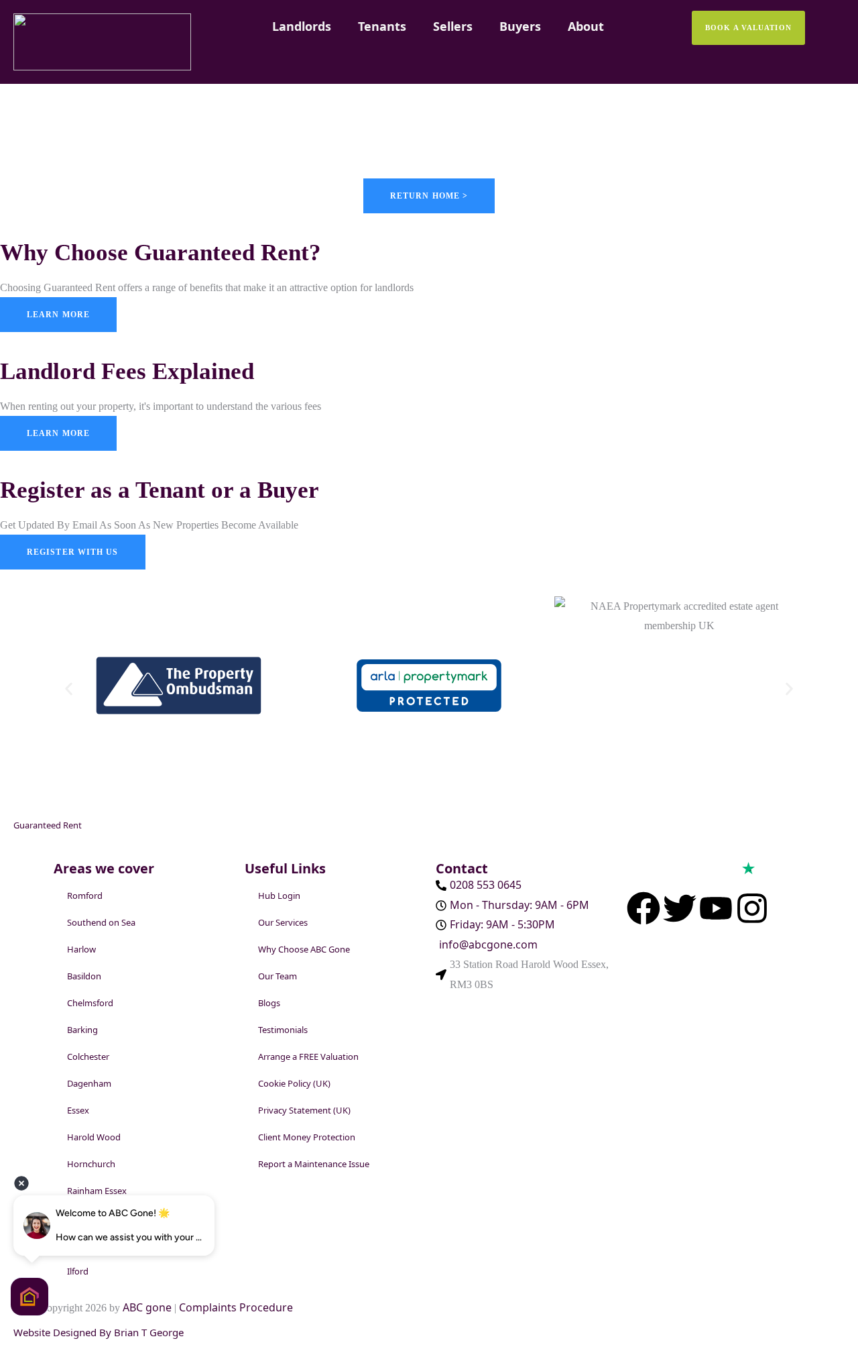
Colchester (88, 1056)
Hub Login (279, 895)
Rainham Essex (97, 1191)
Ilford (77, 1271)
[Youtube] (716, 908)
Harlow (81, 949)
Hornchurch (91, 1164)
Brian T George (149, 1332)
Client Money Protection (306, 1137)
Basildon (84, 976)
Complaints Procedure (236, 1307)
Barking (82, 1030)
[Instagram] (752, 908)
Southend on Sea (101, 922)
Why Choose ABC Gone (304, 949)
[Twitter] (679, 908)
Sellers (453, 26)
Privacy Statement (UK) (304, 1110)
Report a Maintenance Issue (313, 1164)
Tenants (382, 26)
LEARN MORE (58, 433)
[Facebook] (643, 908)
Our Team (277, 976)
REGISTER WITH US (73, 552)
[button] (68, 688)
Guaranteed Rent (47, 825)
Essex (78, 1110)
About (586, 26)
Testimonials (283, 1030)
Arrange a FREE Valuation (308, 1056)
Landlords (301, 26)
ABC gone (148, 1307)
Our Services (283, 922)
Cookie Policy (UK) (294, 1083)
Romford (85, 895)
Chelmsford (90, 1003)
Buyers (520, 26)
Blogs (269, 1003)
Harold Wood (94, 1137)
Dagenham (89, 1083)
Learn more (58, 314)
